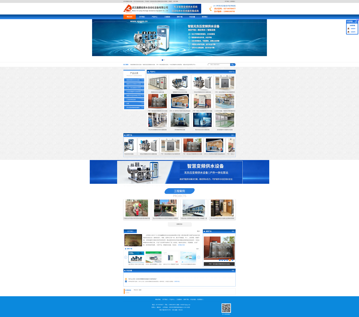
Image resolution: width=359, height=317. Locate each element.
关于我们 (227, 1)
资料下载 (179, 17)
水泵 (127, 103)
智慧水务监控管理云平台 (189, 64)
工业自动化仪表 (131, 99)
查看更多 (179, 224)
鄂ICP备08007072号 (165, 310)
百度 (140, 290)
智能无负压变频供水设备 (149, 64)
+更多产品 (231, 71)
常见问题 (192, 17)
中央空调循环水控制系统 (176, 64)
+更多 (232, 231)
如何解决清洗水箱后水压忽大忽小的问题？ (140, 280)
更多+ (232, 135)
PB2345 (136, 290)
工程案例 (167, 17)
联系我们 (233, 1)
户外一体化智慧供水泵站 (162, 64)
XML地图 (174, 310)
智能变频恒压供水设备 (136, 64)
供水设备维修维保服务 (133, 107)
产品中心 (154, 17)
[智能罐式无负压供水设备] (219, 261)
